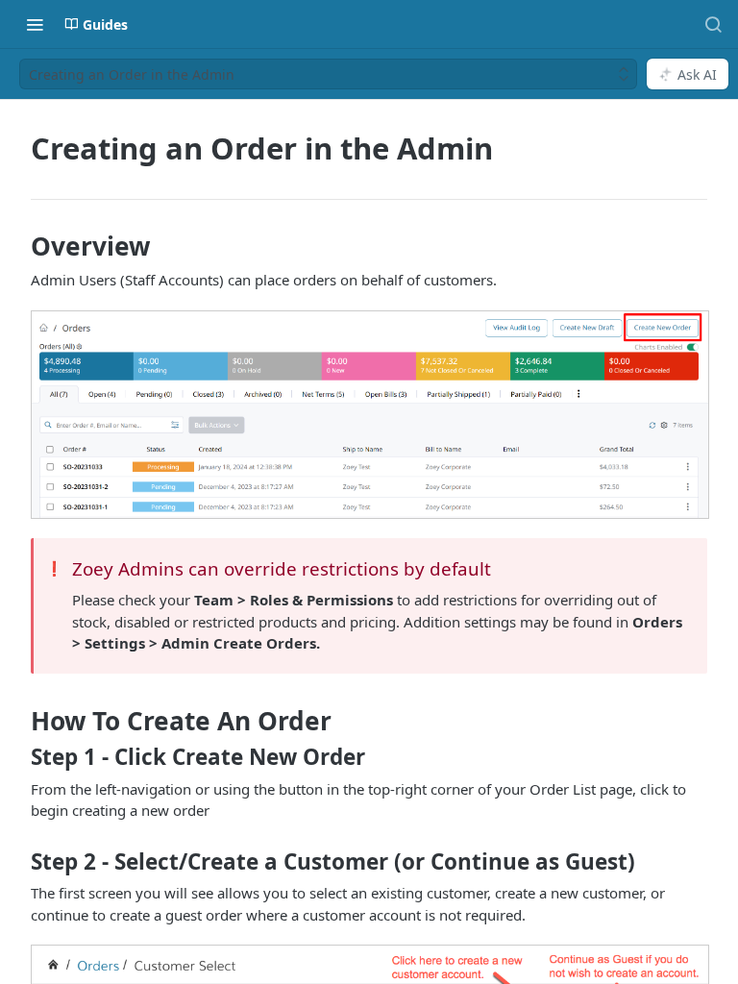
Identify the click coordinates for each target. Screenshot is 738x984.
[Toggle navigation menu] (34, 24)
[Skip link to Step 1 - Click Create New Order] (18, 757)
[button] (369, 414)
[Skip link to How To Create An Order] (18, 720)
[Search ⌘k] (713, 24)
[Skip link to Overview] (18, 246)
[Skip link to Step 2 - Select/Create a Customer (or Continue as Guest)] (18, 861)
